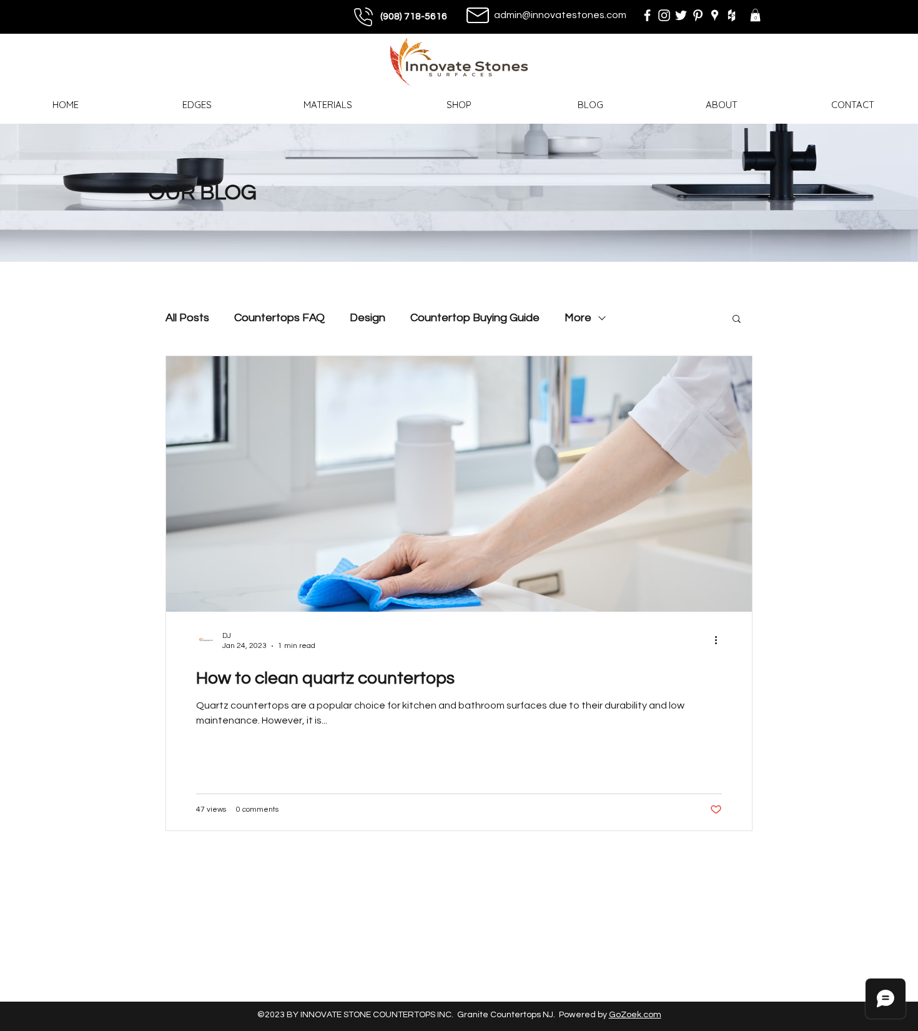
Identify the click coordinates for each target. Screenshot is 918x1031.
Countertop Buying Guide (475, 318)
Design (367, 318)
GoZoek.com (635, 1014)
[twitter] (681, 15)
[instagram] (664, 15)
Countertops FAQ (279, 318)
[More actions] (720, 639)
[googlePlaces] (715, 15)
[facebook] (647, 15)
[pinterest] (698, 15)
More (578, 318)
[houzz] (731, 15)
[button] (755, 15)
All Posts (187, 318)
